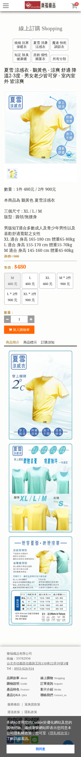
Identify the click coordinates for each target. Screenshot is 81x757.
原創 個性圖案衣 (40, 56)
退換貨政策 (32, 704)
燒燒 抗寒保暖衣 (21, 44)
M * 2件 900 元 (65, 280)
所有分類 (59, 58)
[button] (33, 739)
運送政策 (13, 712)
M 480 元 (12, 280)
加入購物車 (21, 329)
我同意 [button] (40, 749)
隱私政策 (31, 712)
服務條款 (13, 704)
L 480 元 (30, 280)
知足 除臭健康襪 (21, 56)
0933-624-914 (24, 668)
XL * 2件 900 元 (29, 296)
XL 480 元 (47, 280)
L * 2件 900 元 (12, 296)
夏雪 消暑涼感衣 (40, 44)
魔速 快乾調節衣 (59, 44)
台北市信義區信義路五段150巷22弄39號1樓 (37, 663)
